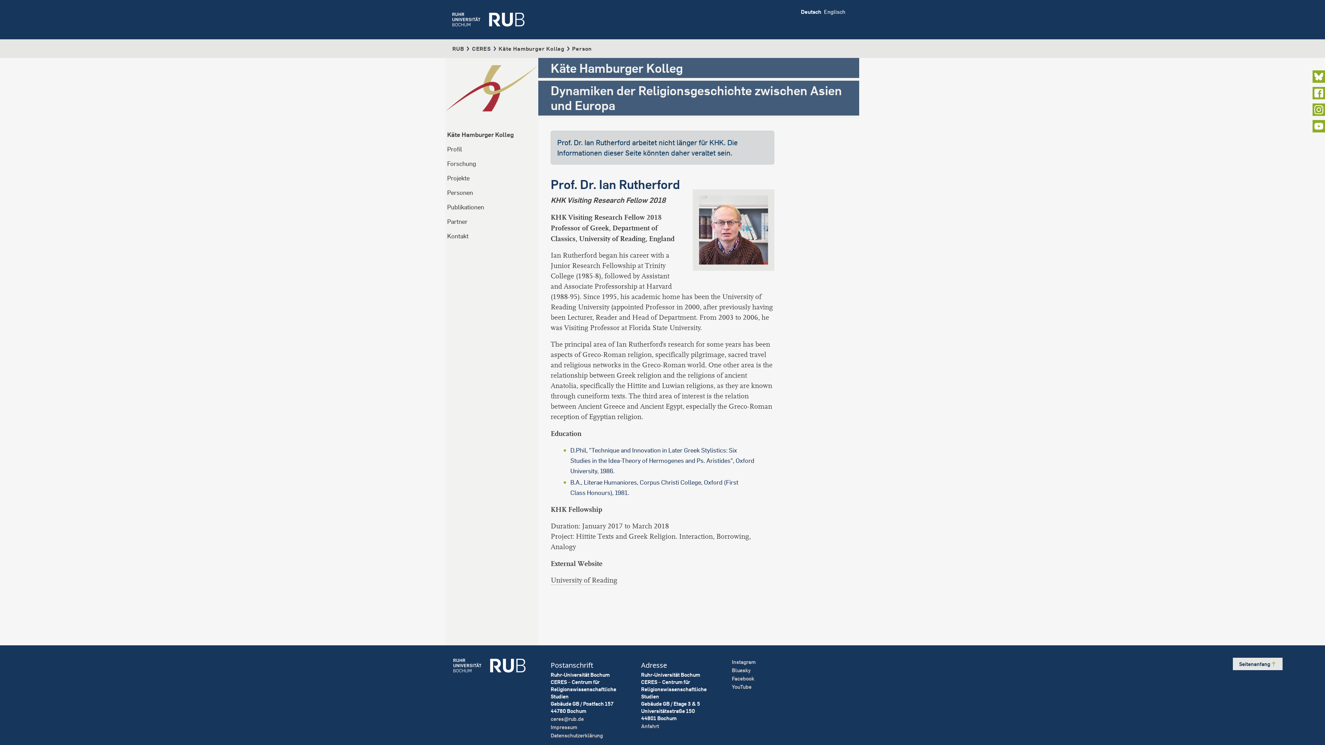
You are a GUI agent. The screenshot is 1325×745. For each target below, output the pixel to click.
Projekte (458, 178)
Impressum (564, 727)
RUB (458, 48)
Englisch (834, 11)
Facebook (743, 678)
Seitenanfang (1255, 664)
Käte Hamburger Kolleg (532, 48)
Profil (454, 149)
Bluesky (741, 670)
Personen (460, 193)
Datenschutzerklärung (577, 735)
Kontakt (458, 236)
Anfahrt (650, 726)
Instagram (744, 662)
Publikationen (465, 207)
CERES (481, 48)
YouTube (742, 687)
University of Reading (584, 580)
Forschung (461, 164)
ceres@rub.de (567, 719)
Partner (457, 222)
